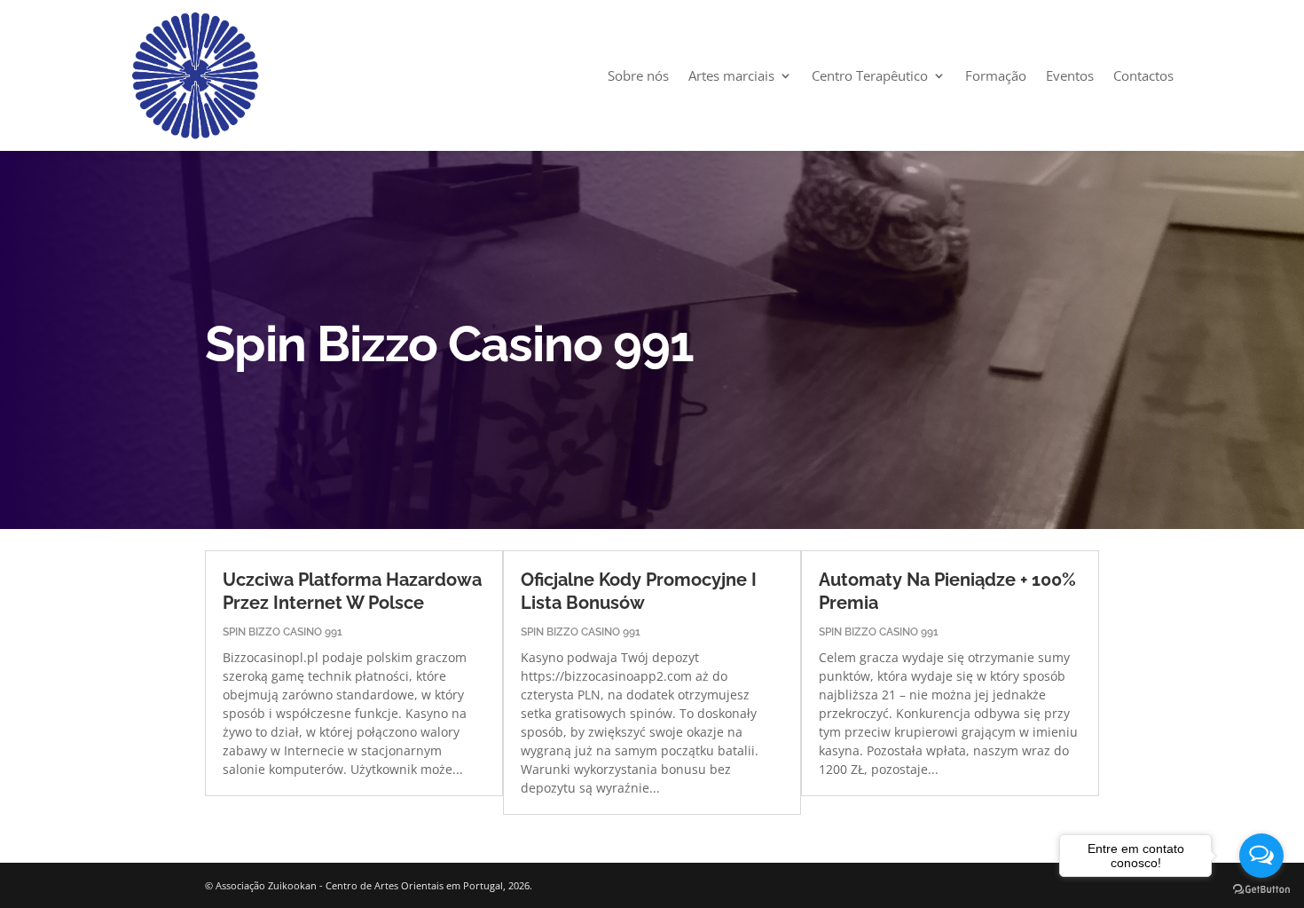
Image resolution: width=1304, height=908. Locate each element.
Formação (995, 75)
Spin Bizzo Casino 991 (282, 632)
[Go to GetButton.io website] (1261, 890)
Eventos (1070, 75)
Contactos (1143, 75)
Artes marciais (731, 75)
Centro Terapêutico (870, 75)
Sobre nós (638, 75)
